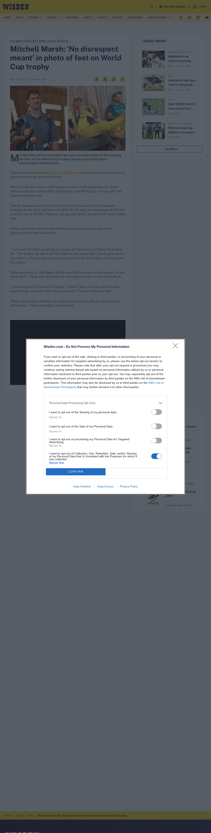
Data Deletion (82, 486)
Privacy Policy (129, 486)
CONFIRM (75, 471)
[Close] (177, 347)
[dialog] (105, 416)
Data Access (105, 486)
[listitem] (105, 403)
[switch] (156, 412)
